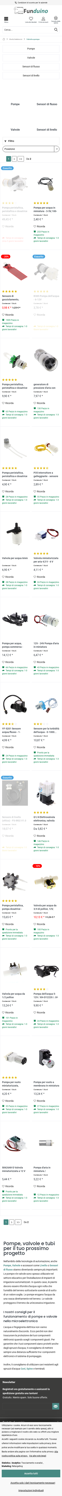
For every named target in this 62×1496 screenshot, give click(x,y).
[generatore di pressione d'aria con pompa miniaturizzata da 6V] (46, 360)
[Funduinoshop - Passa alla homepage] (31, 10)
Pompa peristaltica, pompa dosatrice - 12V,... (12, 907)
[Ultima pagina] (21, 159)
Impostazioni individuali (31, 1490)
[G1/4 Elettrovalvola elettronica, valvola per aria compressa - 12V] (46, 793)
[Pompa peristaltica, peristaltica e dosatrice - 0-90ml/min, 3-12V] (15, 360)
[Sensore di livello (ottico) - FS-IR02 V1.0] (15, 793)
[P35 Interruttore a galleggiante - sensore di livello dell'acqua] (46, 448)
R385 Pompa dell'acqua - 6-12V (46, 298)
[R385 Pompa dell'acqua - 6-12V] (46, 272)
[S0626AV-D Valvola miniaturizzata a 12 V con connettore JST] (15, 1143)
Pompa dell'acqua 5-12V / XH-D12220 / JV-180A (46, 995)
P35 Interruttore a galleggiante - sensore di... (46, 474)
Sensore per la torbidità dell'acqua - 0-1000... (46, 730)
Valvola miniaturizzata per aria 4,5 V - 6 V (46, 560)
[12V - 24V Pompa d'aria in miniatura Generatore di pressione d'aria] (46, 619)
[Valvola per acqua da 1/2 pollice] (15, 969)
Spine (30, 1368)
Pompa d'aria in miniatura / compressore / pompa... (42, 1169)
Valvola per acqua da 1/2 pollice (13, 995)
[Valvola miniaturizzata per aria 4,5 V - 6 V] (46, 534)
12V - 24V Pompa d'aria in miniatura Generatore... (46, 645)
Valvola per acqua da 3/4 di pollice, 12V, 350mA (45, 907)
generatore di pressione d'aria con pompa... (44, 386)
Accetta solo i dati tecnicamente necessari (33, 1482)
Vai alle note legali (37, 1456)
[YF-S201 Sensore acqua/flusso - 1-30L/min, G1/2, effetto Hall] (15, 704)
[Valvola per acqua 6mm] (15, 534)
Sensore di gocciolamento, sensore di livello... (12, 298)
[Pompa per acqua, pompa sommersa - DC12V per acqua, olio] (15, 619)
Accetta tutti (31, 1473)
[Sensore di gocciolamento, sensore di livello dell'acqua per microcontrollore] (15, 272)
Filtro (11, 141)
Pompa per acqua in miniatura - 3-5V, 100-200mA (45, 209)
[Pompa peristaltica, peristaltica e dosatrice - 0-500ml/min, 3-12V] (15, 183)
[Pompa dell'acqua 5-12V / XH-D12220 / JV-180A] (46, 969)
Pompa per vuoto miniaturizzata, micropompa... (11, 1084)
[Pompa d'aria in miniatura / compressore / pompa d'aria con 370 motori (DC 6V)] (46, 1143)
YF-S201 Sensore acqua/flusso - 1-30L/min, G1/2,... (11, 730)
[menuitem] (56, 20)
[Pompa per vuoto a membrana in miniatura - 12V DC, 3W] (46, 1058)
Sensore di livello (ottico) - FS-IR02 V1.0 (14, 819)
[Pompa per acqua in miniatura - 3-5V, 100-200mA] (46, 183)
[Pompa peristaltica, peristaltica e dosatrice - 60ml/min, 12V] (15, 448)
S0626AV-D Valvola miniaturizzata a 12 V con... (13, 1169)
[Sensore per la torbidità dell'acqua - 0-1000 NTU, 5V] (46, 704)
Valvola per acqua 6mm (15, 558)
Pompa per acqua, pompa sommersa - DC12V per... (12, 645)
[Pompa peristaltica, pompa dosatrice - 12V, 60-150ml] (15, 881)
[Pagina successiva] (14, 159)
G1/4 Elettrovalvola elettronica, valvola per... (44, 819)
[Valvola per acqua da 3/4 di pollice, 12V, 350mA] (46, 881)
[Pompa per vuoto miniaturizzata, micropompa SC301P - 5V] (15, 1058)
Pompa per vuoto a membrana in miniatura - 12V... (46, 1084)
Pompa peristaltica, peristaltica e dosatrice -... (14, 209)
